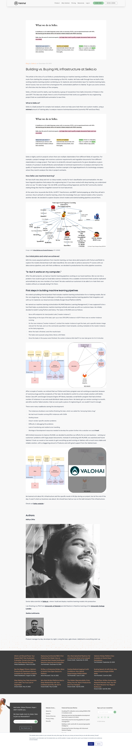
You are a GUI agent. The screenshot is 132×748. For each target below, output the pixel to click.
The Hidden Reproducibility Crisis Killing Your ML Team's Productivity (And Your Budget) (79, 683)
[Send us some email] (108, 717)
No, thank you (25, 728)
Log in (88, 3)
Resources (81, 3)
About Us (48, 711)
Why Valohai (66, 3)
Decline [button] (99, 744)
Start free (98, 3)
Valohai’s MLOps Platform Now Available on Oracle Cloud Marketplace (104, 658)
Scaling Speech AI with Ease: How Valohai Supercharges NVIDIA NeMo (105, 671)
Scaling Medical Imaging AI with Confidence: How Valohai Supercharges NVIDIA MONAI (78, 671)
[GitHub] (105, 717)
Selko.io (33, 63)
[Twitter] (101, 717)
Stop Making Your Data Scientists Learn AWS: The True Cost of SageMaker (25, 683)
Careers (48, 713)
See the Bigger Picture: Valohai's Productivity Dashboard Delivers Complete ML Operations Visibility (25, 671)
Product (57, 3)
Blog (27, 63)
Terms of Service (50, 716)
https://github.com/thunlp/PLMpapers (43, 250)
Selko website (38, 503)
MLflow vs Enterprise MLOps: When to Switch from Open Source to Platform (52, 671)
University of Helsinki (53, 606)
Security (48, 721)
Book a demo (111, 3)
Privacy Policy (50, 718)
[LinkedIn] (98, 717)
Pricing (73, 3)
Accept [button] (91, 744)
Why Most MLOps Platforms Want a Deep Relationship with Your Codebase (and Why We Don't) (52, 683)
